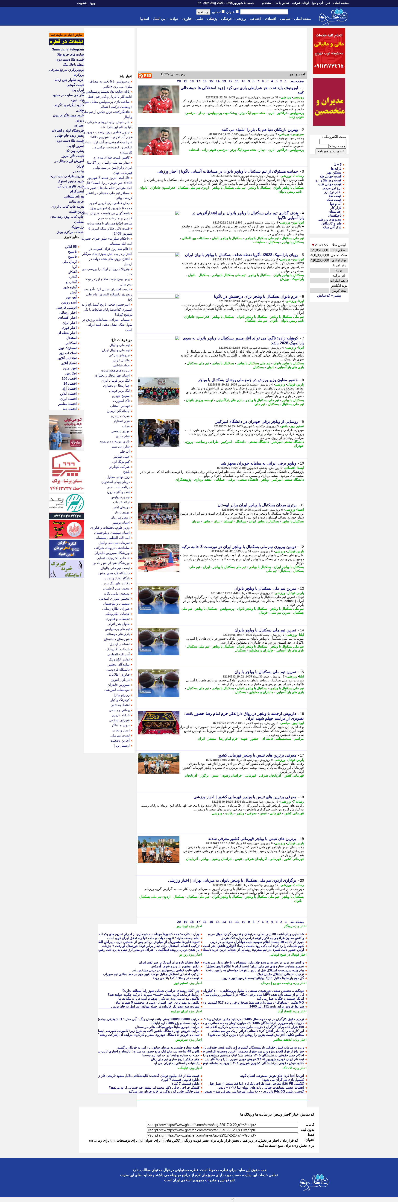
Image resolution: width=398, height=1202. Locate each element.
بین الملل (159, 19)
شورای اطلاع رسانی (116, 608)
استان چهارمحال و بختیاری (112, 375)
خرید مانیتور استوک (71, 181)
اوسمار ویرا (122, 745)
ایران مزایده (179, 1011)
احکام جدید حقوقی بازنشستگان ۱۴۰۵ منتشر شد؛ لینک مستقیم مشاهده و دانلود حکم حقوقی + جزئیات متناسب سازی (225, 1055)
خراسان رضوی (232, 775)
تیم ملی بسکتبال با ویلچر (229, 187)
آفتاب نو (71, 282)
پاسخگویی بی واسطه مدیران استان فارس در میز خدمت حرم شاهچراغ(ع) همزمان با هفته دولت (107, 218)
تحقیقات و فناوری (118, 619)
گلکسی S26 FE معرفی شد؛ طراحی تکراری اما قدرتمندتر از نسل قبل (256, 1083)
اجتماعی (255, 19)
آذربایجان (191, 775)
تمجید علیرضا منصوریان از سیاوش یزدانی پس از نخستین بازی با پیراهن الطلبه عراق (143, 942)
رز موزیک (77, 227)
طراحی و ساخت (207, 442)
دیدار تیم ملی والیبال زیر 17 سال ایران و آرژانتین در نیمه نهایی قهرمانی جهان (108, 167)
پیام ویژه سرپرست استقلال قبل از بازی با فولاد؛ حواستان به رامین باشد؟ (255, 970)
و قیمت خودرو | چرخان (276, 983)
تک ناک (287, 1068)
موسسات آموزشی (117, 690)
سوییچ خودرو (121, 396)
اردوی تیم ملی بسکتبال (193, 187)
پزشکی (212, 19)
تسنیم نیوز (297, 426)
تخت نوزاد (77, 100)
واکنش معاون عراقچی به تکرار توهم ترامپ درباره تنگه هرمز (263, 938)
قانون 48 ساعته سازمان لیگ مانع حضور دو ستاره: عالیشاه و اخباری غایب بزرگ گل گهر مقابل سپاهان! (130, 1051)
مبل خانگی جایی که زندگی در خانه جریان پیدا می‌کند (164, 1091)
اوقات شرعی (300, 3)
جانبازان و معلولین (261, 650)
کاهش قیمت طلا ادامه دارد (112, 157)
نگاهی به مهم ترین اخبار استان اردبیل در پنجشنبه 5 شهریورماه (157, 1002)
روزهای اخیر (121, 507)
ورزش (284, 279)
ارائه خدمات (121, 502)
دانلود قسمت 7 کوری (185, 1083)
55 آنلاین (71, 246)
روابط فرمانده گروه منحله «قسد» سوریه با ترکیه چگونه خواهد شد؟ (153, 994)
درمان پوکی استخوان (115, 482)
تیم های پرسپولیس (117, 629)
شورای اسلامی (119, 720)
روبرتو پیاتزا (122, 695)
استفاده (194, 150)
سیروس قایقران (119, 684)
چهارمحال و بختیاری (116, 385)
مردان (196, 521)
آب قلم (125, 451)
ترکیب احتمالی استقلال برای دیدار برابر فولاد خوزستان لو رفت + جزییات (150, 946)
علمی (199, 19)
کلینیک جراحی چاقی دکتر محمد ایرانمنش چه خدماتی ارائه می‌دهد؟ (154, 1087)
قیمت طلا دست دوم (70, 59)
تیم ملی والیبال (120, 345)
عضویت (82, 3)
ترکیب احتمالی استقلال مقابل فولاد (280, 974)
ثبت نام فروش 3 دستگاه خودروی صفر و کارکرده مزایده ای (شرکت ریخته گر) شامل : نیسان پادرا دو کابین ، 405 (123, 1035)
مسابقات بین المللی (195, 238)
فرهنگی (226, 19)
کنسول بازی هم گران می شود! (283, 1079)
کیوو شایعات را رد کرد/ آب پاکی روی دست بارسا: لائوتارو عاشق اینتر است (253, 946)
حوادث (174, 19)
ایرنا (301, 301)
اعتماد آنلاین (69, 363)
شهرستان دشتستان (117, 639)
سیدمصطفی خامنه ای (276, 738)
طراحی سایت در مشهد (68, 95)
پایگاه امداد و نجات (117, 578)
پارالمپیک (298, 279)
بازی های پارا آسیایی (290, 650)
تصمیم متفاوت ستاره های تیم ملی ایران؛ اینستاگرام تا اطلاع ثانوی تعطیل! (255, 966)
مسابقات (259, 242)
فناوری (187, 19)
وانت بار (78, 171)
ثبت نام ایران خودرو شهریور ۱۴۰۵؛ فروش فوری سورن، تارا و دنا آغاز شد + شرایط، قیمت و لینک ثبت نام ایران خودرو (224, 1059)
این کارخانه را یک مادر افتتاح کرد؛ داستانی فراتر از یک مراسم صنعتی (257, 1031)
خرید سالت (76, 201)
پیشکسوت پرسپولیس (222, 113)
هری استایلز (121, 421)
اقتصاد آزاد (285, 1011)
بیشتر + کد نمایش (329, 295)
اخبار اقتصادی (67, 317)
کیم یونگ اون (121, 461)
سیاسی (285, 19)
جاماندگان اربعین (118, 411)
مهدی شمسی (120, 431)
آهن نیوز (71, 297)
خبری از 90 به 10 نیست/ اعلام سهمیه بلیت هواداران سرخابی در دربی (257, 942)
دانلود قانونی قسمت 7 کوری (180, 1079)
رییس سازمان (120, 517)
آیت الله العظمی (118, 654)
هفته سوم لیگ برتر (252, 113)
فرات (126, 426)
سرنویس (298, 134)
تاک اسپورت (121, 401)
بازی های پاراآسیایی (290, 367)
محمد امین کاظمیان (116, 588)
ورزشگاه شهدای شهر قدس (111, 563)
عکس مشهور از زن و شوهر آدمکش (175, 966)
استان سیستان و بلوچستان (112, 532)
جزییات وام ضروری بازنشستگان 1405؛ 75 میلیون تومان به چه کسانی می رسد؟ (250, 1023)
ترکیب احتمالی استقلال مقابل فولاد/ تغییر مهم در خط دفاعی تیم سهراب (151, 974)
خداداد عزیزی (120, 715)
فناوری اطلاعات (119, 674)
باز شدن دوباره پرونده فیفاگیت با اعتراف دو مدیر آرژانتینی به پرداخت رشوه (148, 950)
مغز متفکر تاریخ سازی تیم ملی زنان (175, 1059)
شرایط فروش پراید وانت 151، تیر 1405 (276, 1006)
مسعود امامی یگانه (117, 593)
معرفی (252, 813)
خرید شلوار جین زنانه (69, 80)
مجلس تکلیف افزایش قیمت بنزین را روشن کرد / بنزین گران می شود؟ (256, 1035)
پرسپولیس (297, 113)
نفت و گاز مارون (118, 492)
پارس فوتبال (295, 384)
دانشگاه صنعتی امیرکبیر (288, 442)
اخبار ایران (69, 322)
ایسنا (300, 468)
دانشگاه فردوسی (118, 669)
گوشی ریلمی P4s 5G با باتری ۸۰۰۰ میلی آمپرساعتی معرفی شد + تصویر (254, 1091)
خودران (299, 446)
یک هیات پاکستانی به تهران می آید (176, 1063)
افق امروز (70, 368)
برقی (231, 479)
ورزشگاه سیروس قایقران (112, 553)
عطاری (79, 125)
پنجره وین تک (75, 151)
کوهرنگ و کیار (120, 700)
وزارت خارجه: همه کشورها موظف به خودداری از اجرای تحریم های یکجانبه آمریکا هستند (140, 934)
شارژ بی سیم (120, 446)
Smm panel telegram (68, 49)
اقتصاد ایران (68, 399)
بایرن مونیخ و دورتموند (115, 441)
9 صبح (72, 257)
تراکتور (282, 113)
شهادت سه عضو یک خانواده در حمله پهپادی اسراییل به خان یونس (155, 1006)
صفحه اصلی (341, 3)
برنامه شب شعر (118, 487)
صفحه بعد (297, 81)
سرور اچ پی (75, 145)
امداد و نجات (121, 730)
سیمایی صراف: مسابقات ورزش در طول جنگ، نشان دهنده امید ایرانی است (107, 325)
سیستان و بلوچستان (116, 603)
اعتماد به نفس (120, 705)
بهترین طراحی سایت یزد (67, 176)
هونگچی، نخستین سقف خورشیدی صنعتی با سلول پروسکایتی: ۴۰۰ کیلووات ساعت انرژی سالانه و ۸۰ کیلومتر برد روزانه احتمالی (217, 991)
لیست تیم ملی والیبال (115, 568)
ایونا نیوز (298, 222)
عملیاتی (219, 479)
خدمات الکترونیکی (117, 614)
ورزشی (241, 19)
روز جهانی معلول (118, 477)
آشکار (73, 272)
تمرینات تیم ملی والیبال (114, 543)
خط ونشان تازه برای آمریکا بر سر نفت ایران (169, 962)
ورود (92, 3)
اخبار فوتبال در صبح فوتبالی (288, 954)
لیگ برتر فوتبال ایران (115, 380)
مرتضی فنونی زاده (214, 150)
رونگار (288, 926)
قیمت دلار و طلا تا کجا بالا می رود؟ (176, 978)
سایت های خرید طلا (70, 54)
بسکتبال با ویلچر (259, 187)
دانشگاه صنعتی (259, 442)
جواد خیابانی (121, 365)
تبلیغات (183, 1068)
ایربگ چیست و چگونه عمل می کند (280, 998)
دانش (284, 426)
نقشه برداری (202, 479)
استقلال (71, 338)
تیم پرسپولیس (120, 497)
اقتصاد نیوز (69, 409)
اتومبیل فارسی (66, 307)
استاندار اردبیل (120, 644)
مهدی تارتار (122, 512)
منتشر (212, 738)
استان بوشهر (121, 522)
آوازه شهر (70, 287)
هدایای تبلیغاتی (74, 196)
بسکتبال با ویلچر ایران (264, 521)
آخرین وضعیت (120, 740)
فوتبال (263, 612)
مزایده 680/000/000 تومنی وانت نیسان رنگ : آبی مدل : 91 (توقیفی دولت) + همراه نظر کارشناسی (132, 1019)
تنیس (215, 775)
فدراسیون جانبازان (162, 187)
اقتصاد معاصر (67, 404)
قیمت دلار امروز (73, 156)
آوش (73, 292)
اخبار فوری (69, 328)
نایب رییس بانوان (290, 191)
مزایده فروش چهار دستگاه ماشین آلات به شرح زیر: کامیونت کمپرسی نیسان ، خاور (143, 1031)
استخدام (267, 3)
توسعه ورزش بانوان (199, 400)
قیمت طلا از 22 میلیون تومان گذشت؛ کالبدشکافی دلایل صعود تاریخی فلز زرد (147, 1076)
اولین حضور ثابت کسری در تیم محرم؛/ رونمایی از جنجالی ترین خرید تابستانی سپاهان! (246, 950)
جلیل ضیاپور (121, 456)
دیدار (202, 113)
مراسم (299, 738)
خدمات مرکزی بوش (70, 232)
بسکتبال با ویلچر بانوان (288, 187)
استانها (144, 19)
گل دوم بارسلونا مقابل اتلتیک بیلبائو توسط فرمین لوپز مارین (263, 978)
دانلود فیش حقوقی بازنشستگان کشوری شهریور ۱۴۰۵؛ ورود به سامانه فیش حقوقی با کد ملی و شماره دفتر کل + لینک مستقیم (218, 1063)
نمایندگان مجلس (119, 664)
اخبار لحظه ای (67, 333)
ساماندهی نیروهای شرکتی (112, 548)
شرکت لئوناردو (119, 466)
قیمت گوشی (75, 85)
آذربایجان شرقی (270, 775)
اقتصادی (270, 19)
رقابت (229, 813)
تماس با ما (282, 3)
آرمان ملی (69, 262)
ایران (217, 521)
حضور (255, 738)
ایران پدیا (78, 90)
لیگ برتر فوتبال (119, 390)
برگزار (204, 775)
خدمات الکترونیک (118, 649)
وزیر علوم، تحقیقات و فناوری (110, 527)
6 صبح (72, 251)
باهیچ (126, 472)
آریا (74, 267)
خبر (328, 3)
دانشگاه (240, 442)
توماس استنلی (120, 406)
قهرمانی (250, 775)
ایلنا (301, 634)
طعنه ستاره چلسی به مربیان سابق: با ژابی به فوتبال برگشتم (158, 1047)
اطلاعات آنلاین (67, 358)
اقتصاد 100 (69, 378)
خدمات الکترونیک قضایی (113, 558)
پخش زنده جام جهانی (69, 135)
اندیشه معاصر (282, 1039)
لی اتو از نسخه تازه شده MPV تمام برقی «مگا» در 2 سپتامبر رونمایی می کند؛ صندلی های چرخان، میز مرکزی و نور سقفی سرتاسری (213, 994)
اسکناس (71, 343)
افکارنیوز (71, 373)
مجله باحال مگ (73, 64)
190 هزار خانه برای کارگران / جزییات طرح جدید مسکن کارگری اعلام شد (254, 1027)
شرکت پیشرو (120, 416)
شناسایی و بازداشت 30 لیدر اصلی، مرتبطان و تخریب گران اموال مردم (256, 934)
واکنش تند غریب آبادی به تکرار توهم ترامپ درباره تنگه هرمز (158, 998)
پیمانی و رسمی (119, 710)
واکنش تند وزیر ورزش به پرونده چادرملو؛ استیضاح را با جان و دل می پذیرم (253, 962)
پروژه (189, 442)
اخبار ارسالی (68, 312)
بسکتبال (273, 242)
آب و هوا (317, 3)
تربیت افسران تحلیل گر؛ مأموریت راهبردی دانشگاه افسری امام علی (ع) (108, 294)
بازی (271, 113)
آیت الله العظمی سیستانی (112, 537)
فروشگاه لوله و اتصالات (68, 130)
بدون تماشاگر (120, 725)
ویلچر (265, 479)
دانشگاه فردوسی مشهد (114, 573)
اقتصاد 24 (70, 383)
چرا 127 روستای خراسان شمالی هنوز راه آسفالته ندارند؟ (160, 991)
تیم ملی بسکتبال (293, 238)
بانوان (143, 187)
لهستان (228, 521)
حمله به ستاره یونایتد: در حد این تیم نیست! (170, 1055)
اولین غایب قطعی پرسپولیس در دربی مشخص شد (165, 970)
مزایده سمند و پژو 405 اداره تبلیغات (175, 1023)
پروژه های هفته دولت (115, 370)
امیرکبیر (226, 442)
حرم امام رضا (228, 738)
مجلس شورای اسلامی (114, 598)
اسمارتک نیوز (68, 348)
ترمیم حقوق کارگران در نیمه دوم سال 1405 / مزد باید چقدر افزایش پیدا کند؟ (252, 1019)
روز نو (183, 954)
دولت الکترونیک (119, 659)
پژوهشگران (183, 479)
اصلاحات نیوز (68, 353)
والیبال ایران (121, 360)
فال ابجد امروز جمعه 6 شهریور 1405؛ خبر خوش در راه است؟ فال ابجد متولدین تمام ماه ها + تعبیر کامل (107, 183)
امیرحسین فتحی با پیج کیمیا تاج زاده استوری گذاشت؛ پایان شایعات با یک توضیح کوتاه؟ (107, 309)
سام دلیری (122, 436)
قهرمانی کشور (294, 775)
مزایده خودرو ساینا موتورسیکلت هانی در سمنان (167, 1027)
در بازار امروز (120, 679)
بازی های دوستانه (118, 634)
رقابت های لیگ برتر (116, 583)
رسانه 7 (298, 176)
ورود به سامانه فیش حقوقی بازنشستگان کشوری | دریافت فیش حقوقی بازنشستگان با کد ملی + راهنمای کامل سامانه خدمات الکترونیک (212, 1047)
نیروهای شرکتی (119, 355)
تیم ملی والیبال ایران (116, 350)
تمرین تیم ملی (280, 612)
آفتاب (73, 277)
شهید (244, 738)
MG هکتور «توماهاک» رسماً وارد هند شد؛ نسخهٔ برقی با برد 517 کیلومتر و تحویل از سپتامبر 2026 (238, 1002)
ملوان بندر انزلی (119, 624)
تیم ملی (260, 404)
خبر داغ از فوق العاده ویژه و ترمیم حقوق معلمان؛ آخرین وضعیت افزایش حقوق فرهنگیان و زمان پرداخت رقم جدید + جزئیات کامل (216, 1051)
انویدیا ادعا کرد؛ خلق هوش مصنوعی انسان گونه (272, 1076)
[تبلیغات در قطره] (66, 44)
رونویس (298, 97)
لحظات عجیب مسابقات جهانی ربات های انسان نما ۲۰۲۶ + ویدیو (261, 1087)
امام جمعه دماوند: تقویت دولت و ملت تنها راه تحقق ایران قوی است (153, 938)
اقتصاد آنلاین (68, 393)
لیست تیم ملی (120, 735)
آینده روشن (69, 302)
